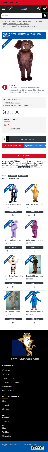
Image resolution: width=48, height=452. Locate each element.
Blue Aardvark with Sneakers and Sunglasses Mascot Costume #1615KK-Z (35, 312)
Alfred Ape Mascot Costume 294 (14, 205)
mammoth (12, 176)
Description (24, 156)
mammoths (23, 176)
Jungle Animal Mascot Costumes (16, 24)
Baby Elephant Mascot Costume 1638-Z (14, 240)
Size (5, 125)
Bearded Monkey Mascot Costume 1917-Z (35, 276)
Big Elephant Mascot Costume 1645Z (14, 312)
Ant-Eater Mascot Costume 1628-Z (35, 205)
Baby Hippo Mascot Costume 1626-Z (35, 240)
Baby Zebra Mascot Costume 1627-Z (14, 276)
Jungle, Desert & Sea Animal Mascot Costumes (23, 21)
